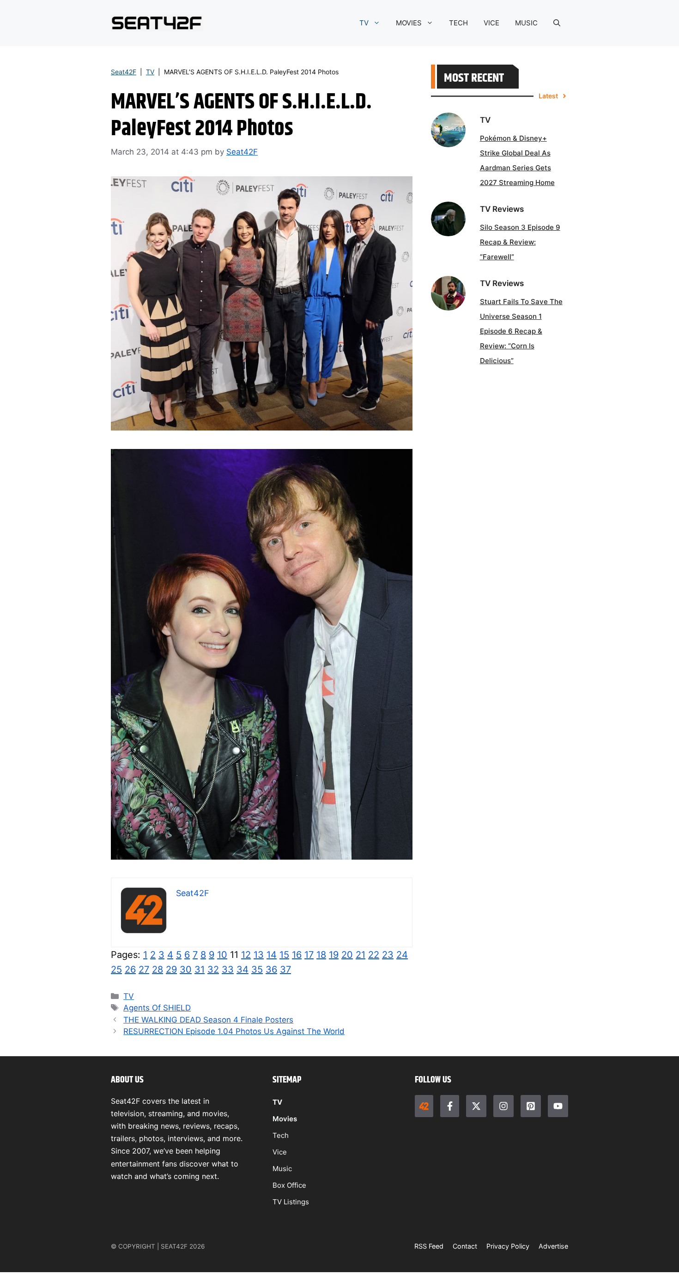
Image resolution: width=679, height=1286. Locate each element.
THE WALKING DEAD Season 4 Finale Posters (208, 1019)
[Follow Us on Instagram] (503, 1106)
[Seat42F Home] (424, 1106)
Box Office (289, 1185)
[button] (557, 23)
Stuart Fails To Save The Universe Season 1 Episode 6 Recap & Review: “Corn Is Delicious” (521, 331)
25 (116, 969)
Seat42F (123, 72)
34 (242, 969)
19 (334, 954)
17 (309, 954)
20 (347, 954)
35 (257, 969)
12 (246, 954)
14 (272, 954)
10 (222, 954)
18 (321, 954)
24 (402, 954)
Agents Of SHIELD (157, 1007)
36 (271, 969)
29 (171, 969)
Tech (281, 1135)
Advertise (553, 1246)
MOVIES (409, 22)
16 (297, 954)
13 (259, 954)
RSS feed (428, 1246)
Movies (285, 1118)
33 (228, 969)
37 (285, 969)
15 (284, 954)
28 (157, 969)
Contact (465, 1246)
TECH (458, 22)
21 (360, 954)
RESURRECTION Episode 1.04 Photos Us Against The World (234, 1031)
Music (282, 1168)
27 (144, 969)
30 (186, 969)
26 (130, 969)
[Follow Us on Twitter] (476, 1106)
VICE (491, 22)
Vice (280, 1152)
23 (388, 954)
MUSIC (526, 22)
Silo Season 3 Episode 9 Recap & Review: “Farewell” (520, 242)
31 (199, 969)
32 (213, 969)
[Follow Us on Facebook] (449, 1106)
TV (364, 22)
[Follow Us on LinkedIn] (531, 1106)
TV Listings (291, 1201)
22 (373, 954)
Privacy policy (507, 1246)
